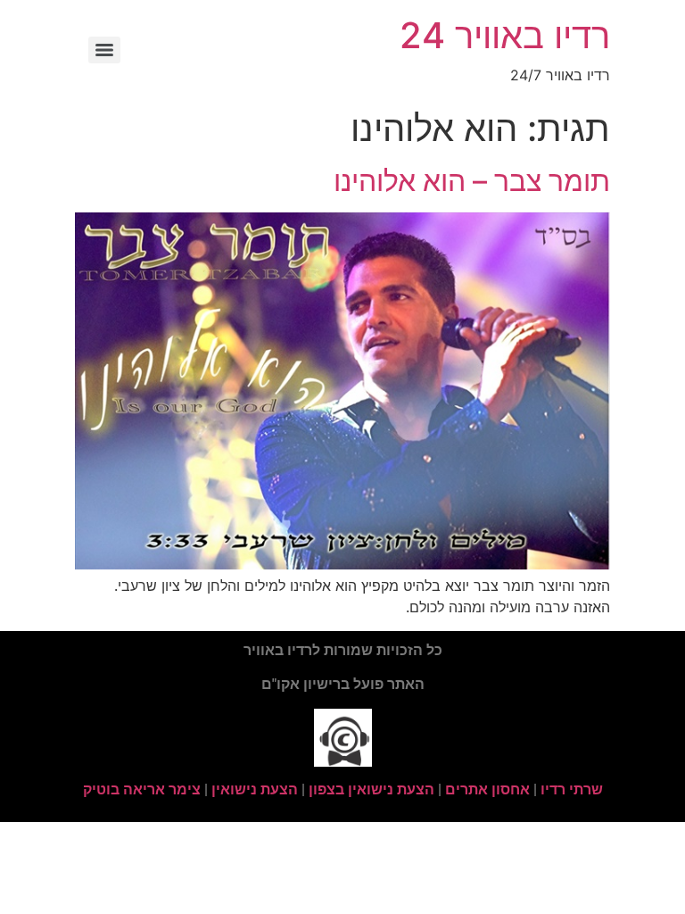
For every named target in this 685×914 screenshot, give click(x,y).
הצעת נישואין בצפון (371, 789)
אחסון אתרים (487, 789)
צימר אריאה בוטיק (142, 789)
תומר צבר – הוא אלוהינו (472, 180)
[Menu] (104, 50)
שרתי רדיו (572, 789)
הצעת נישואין (254, 789)
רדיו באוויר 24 (505, 35)
